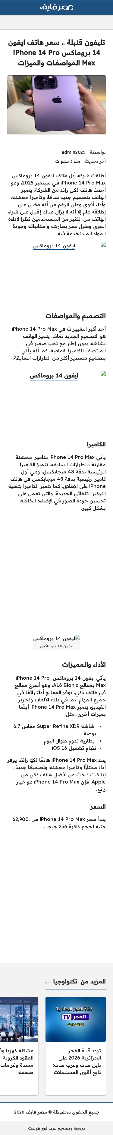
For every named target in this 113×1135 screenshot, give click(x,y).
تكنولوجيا (65, 981)
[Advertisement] (56, 573)
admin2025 (74, 152)
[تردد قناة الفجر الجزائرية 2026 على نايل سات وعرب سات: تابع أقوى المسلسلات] (76, 1046)
